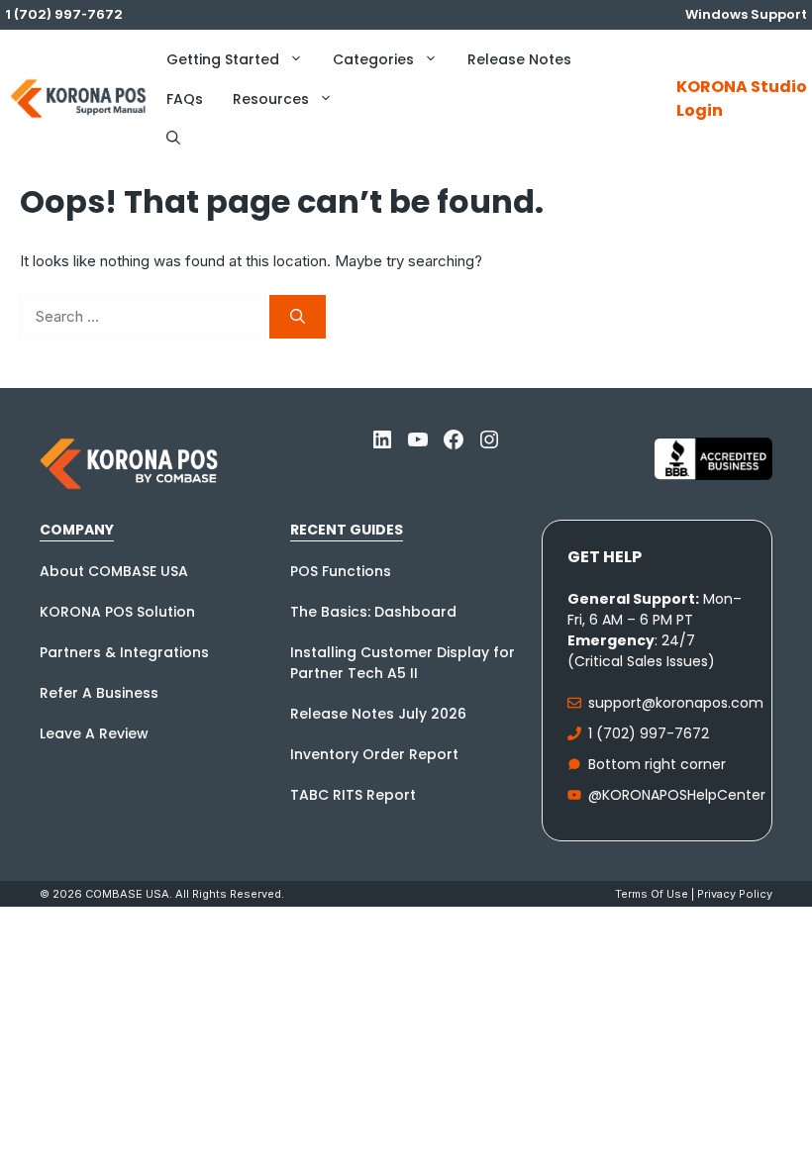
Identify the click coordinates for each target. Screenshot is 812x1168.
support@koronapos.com (675, 703)
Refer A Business (99, 693)
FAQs (184, 99)
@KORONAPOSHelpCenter (676, 795)
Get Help (604, 556)
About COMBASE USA (114, 571)
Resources (271, 99)
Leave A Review (94, 733)
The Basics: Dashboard (373, 612)
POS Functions (340, 571)
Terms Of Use (651, 894)
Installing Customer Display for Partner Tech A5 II (402, 662)
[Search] (297, 317)
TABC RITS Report (353, 795)
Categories (373, 59)
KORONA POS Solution (117, 612)
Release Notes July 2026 (378, 714)
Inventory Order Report (374, 754)
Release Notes (519, 59)
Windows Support (746, 14)
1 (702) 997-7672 (648, 733)
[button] (173, 138)
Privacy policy (734, 894)
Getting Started (222, 59)
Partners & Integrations (124, 652)
